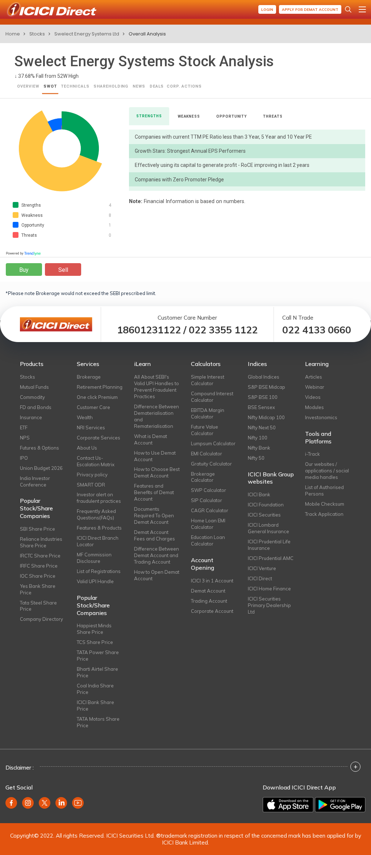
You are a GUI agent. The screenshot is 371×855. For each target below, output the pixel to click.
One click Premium (97, 397)
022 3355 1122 (223, 330)
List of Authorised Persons (324, 490)
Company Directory (41, 619)
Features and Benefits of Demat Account (154, 492)
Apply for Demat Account (310, 9)
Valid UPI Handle (95, 581)
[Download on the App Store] (288, 804)
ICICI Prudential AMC (270, 558)
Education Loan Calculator (208, 540)
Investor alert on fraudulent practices (99, 498)
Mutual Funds (34, 387)
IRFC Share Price (39, 566)
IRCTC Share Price (40, 556)
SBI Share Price (37, 529)
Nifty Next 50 (262, 427)
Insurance (31, 417)
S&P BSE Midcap (266, 387)
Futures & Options (39, 448)
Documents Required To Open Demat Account (154, 515)
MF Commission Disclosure (94, 558)
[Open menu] (362, 9)
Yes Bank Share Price (37, 589)
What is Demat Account (150, 439)
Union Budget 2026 (41, 468)
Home (12, 33)
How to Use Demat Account (155, 456)
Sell (63, 269)
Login (267, 9)
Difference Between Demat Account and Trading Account (156, 555)
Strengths (149, 116)
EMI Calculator (206, 453)
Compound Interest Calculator (212, 397)
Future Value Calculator (204, 430)
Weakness (189, 116)
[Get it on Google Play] (340, 804)
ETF (24, 427)
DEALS (157, 86)
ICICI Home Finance (269, 588)
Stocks (37, 33)
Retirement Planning (99, 387)
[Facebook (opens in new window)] (11, 803)
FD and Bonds (35, 407)
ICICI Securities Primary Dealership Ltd (269, 605)
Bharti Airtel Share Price (97, 672)
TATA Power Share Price (98, 655)
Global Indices (263, 377)
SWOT (50, 86)
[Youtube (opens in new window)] (78, 803)
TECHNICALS (75, 86)
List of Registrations (99, 571)
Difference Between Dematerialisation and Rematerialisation (156, 416)
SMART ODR (91, 485)
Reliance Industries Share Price (41, 542)
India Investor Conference (35, 481)
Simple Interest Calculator (207, 380)
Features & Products (99, 528)
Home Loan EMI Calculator (208, 524)
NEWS (139, 86)
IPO (24, 458)
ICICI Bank (259, 494)
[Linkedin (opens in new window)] (61, 803)
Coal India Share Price (95, 689)
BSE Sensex (261, 407)
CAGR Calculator (209, 510)
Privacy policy (92, 474)
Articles (313, 377)
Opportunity (231, 116)
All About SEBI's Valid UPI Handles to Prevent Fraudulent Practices (156, 386)
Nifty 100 (257, 438)
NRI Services (91, 427)
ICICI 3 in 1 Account (212, 581)
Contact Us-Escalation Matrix (95, 461)
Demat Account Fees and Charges (154, 535)
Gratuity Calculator (211, 464)
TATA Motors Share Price (98, 722)
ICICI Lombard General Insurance (268, 528)
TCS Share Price (95, 642)
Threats (272, 116)
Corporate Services (98, 438)
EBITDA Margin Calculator (207, 413)
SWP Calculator (208, 490)
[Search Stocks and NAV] (348, 9)
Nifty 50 (256, 458)
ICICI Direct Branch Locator (97, 541)
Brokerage (89, 377)
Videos (313, 397)
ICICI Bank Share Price (95, 705)
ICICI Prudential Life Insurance (269, 545)
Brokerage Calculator (203, 477)
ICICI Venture (262, 568)
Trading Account (209, 601)
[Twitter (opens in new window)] (44, 803)
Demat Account (208, 591)
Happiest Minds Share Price (94, 629)
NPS (25, 438)
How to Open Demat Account (156, 575)
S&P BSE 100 (263, 397)
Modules (314, 407)
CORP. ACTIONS (184, 86)
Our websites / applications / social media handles (327, 470)
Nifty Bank (259, 448)
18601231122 (149, 330)
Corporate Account (212, 611)
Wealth (85, 417)
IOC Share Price (37, 576)
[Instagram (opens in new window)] (28, 803)
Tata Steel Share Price (38, 606)
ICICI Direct (260, 578)
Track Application (324, 514)
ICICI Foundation (266, 504)
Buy (24, 269)
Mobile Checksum (324, 504)
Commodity (32, 397)
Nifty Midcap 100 (266, 417)
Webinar (314, 387)
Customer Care (93, 407)
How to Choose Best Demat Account (157, 472)
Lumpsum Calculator (213, 443)
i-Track (312, 454)
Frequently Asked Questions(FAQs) (96, 514)
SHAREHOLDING (111, 86)
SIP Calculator (206, 500)
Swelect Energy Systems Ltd (86, 33)
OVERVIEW (28, 86)
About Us (87, 448)
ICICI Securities (264, 515)
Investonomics (321, 417)
